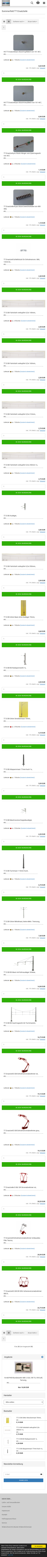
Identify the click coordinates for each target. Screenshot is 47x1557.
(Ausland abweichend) (27, 60)
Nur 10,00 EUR (23, 1387)
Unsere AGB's (6, 1506)
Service (4, 1523)
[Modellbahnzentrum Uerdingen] (5, 3)
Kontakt (4, 1515)
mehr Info (10, 1555)
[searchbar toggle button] (32, 3)
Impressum (6, 1511)
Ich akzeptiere (39, 1546)
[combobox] (18, 21)
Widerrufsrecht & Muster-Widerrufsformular (17, 1527)
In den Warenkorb (23, 79)
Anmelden (23, 1480)
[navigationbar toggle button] (44, 3)
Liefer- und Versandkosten (11, 1502)
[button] (4, 21)
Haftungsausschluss (9, 1519)
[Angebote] (42, 1357)
